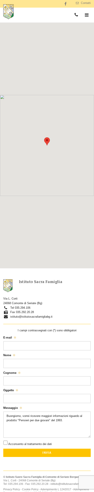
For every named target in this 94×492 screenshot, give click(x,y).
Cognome (9, 372)
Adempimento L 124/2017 (56, 489)
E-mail (7, 337)
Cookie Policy (30, 489)
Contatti (86, 3)
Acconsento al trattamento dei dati (30, 443)
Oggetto (8, 390)
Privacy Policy (12, 489)
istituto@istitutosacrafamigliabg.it (31, 316)
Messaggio (10, 407)
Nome (7, 355)
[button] (47, 141)
